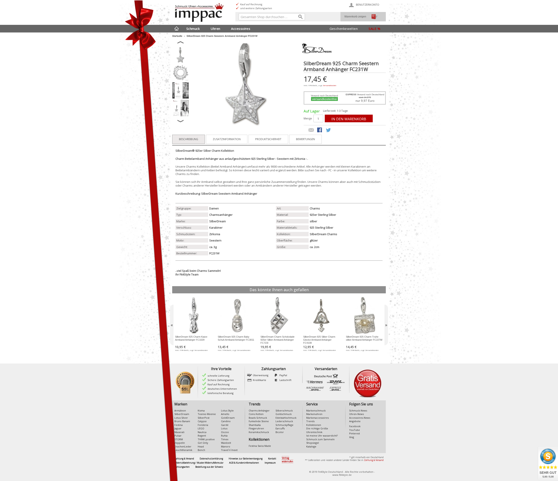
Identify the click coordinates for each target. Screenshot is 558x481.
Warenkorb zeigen (355, 16)
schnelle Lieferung (218, 375)
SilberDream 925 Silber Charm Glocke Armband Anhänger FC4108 (319, 339)
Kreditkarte (259, 380)
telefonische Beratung (220, 393)
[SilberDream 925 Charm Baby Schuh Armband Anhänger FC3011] (236, 315)
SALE (372, 28)
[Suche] (300, 17)
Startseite (177, 35)
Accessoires (240, 28)
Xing (351, 437)
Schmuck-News (358, 410)
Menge (308, 118)
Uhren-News (356, 414)
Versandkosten (329, 85)
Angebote (355, 421)
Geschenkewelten (344, 28)
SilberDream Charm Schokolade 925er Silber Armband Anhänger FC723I (277, 339)
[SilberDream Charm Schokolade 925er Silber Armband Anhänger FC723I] (279, 315)
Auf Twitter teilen (329, 130)
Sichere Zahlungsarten (221, 380)
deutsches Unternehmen (222, 388)
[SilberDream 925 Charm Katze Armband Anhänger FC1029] (193, 315)
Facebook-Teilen (320, 130)
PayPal (283, 375)
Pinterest (354, 433)
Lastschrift (285, 380)
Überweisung (260, 375)
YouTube (354, 430)
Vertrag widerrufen (287, 459)
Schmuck (193, 28)
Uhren (215, 28)
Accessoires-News (359, 417)
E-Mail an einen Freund (311, 130)
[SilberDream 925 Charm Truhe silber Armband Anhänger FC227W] (364, 315)
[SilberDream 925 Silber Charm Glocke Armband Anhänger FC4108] (321, 315)
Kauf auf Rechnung (219, 384)
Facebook (355, 426)
